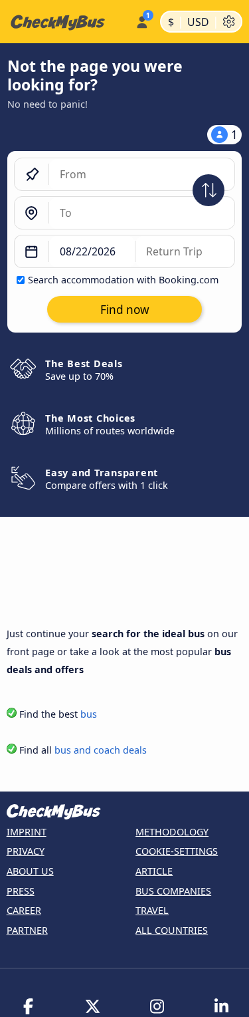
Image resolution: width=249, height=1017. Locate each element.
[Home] (65, 22)
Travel (152, 910)
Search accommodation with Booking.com (123, 279)
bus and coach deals (100, 750)
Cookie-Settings (176, 851)
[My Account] (141, 20)
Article (154, 871)
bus (88, 714)
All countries (171, 930)
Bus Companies (173, 891)
